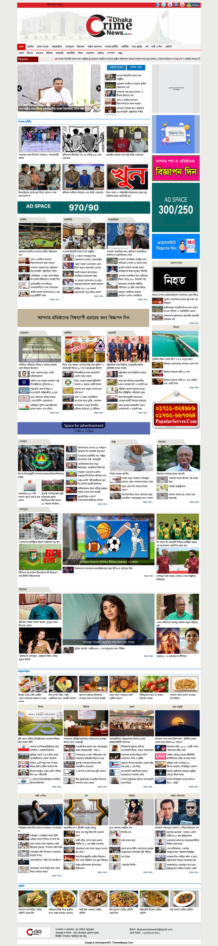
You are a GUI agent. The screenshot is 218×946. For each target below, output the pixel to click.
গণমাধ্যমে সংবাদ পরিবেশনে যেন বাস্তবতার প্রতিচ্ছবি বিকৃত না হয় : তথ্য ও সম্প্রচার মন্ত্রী (85, 758)
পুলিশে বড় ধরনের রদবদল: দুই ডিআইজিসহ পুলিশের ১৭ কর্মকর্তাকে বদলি (39, 384)
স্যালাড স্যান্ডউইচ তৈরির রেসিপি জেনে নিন (30, 911)
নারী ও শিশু (156, 46)
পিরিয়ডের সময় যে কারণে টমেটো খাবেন (151, 696)
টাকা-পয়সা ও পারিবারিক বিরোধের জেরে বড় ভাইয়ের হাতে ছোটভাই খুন (126, 194)
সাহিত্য (100, 53)
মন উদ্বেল (125, 856)
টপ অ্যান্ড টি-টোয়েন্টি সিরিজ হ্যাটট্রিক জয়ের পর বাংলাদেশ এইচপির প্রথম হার (176, 544)
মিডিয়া (49, 53)
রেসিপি (168, 46)
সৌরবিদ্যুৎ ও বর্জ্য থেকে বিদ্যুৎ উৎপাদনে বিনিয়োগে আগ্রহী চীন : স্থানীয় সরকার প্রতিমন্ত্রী (39, 279)
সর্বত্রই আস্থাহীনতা (177, 486)
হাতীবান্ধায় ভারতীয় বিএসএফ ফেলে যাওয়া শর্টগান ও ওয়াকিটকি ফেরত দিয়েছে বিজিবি (175, 311)
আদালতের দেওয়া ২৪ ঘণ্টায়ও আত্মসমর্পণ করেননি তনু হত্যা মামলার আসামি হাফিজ (86, 451)
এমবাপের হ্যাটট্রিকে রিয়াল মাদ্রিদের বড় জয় (39, 542)
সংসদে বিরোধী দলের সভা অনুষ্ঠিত (43, 58)
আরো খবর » (55, 299)
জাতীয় (30, 46)
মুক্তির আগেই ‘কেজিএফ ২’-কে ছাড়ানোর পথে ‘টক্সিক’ (100, 648)
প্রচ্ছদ (21, 46)
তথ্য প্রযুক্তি (137, 46)
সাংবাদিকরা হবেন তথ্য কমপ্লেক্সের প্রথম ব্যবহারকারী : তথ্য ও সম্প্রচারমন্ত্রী (85, 750)
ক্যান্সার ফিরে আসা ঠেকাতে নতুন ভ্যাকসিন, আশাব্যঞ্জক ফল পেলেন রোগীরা (131, 498)
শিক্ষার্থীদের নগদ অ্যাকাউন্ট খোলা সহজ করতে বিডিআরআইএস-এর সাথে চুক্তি (81, 376)
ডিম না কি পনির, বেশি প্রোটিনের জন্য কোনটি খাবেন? (63, 696)
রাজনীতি (71, 53)
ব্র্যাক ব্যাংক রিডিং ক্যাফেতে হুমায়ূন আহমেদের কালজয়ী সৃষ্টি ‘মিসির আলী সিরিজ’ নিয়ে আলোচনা (131, 852)
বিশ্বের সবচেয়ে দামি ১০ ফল (177, 372)
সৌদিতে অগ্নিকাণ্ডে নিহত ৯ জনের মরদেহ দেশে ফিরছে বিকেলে (38, 366)
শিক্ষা (80, 53)
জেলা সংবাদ (43, 46)
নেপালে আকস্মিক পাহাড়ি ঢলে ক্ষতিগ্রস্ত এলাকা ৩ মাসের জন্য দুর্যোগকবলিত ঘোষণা (127, 263)
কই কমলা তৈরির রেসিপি (181, 909)
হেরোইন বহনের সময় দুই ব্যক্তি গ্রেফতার (124, 154)
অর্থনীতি (125, 46)
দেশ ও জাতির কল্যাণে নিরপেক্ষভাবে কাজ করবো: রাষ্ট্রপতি (174, 58)
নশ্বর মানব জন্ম (128, 840)
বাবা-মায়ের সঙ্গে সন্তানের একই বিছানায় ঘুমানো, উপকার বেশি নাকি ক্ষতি (40, 847)
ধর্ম (146, 46)
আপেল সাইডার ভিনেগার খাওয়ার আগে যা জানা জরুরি (92, 696)
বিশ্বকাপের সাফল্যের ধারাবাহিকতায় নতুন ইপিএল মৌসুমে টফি (103, 568)
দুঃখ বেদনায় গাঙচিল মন (120, 827)
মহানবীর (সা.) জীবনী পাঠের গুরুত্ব (80, 827)
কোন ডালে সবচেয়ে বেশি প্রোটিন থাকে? (121, 696)
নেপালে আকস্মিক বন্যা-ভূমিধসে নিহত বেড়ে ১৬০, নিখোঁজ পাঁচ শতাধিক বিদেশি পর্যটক (127, 279)
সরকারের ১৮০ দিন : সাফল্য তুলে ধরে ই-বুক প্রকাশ (29, 497)
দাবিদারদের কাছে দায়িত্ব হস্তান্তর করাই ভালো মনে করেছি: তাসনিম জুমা (86, 492)
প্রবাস (21, 53)
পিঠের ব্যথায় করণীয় (119, 473)
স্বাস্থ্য (120, 53)
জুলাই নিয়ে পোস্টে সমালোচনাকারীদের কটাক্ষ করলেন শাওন (84, 500)
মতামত (39, 53)
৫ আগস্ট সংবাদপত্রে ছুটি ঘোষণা (91, 771)
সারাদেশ (90, 53)
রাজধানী (60, 53)
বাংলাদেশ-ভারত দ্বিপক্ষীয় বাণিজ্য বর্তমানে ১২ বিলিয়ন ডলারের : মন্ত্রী (81, 409)
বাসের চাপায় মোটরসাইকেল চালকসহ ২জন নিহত (175, 295)
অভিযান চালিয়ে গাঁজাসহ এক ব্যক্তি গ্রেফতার (82, 192)
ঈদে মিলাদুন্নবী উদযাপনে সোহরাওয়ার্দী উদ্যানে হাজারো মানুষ (126, 401)
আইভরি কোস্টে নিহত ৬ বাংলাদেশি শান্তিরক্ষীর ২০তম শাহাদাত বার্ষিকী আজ (38, 392)
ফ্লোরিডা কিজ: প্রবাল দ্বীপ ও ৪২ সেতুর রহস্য (172, 359)
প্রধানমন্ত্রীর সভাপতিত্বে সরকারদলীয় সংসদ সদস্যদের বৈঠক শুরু (38, 287)
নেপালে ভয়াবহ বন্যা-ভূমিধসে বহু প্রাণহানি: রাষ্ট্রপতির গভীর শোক (124, 112)
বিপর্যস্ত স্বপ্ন (126, 832)
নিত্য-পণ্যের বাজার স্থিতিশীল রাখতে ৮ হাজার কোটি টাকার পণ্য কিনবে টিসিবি (82, 384)
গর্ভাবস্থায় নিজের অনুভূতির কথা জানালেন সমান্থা (109, 642)
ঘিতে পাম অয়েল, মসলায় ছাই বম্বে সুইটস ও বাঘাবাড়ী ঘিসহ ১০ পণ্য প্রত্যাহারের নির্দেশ (83, 366)
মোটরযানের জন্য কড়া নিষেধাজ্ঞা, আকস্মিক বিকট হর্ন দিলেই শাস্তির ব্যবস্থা (85, 467)
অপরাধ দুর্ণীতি (111, 46)
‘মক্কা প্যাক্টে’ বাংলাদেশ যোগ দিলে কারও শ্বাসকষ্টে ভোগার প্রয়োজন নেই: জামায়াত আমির (82, 268)
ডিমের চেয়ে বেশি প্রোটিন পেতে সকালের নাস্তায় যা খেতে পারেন (32, 698)
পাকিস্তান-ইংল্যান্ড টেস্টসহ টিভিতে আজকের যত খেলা (108, 562)
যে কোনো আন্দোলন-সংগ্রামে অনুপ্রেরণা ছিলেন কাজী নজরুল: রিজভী (83, 284)
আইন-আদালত (95, 46)
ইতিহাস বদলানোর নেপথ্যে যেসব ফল (181, 363)
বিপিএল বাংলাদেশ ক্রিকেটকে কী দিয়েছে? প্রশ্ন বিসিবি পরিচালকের (38, 574)
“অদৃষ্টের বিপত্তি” (128, 865)
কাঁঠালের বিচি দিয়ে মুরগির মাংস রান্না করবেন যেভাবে (61, 911)
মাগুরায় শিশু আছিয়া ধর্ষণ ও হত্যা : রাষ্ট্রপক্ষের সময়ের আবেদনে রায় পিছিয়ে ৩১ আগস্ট (176, 860)
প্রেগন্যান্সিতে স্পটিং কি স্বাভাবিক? (45, 860)
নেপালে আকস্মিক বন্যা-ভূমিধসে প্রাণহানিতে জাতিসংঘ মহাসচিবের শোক (127, 253)
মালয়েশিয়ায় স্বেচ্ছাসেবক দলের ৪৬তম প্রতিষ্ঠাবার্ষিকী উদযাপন (127, 740)
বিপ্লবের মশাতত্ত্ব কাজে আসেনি (171, 473)
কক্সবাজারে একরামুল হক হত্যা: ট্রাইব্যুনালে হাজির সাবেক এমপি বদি (176, 868)
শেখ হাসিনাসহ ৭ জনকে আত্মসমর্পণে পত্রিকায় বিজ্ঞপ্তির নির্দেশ (174, 852)
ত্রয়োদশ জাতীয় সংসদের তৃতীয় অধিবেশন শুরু (81, 58)
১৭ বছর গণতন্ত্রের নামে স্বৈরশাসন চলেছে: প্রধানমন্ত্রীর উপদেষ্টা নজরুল (82, 259)
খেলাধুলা (69, 46)
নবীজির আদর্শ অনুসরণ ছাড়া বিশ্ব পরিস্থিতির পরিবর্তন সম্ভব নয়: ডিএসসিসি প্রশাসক (126, 392)
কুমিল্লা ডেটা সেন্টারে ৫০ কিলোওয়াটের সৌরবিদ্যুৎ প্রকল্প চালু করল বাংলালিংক (176, 766)
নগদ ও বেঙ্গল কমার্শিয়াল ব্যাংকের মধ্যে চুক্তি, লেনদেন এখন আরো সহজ (82, 401)
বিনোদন (80, 46)
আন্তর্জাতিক (57, 46)
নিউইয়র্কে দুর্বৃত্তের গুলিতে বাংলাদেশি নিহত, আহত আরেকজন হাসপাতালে (131, 750)
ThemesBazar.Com (122, 942)
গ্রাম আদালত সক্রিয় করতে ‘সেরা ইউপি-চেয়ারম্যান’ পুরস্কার (37, 401)
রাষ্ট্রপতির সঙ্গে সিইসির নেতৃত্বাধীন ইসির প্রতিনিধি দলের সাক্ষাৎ (125, 366)
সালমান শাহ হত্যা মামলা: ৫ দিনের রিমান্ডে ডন (125, 58)
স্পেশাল (111, 53)
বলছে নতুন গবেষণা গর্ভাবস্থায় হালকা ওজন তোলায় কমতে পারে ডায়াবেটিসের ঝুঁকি (131, 482)
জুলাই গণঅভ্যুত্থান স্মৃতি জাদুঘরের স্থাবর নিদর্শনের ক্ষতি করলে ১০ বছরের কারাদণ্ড (52, 498)
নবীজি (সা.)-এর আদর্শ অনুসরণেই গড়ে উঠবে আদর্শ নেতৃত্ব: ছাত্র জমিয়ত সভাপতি (82, 292)
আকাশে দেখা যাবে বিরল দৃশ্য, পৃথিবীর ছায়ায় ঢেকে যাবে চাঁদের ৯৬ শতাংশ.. (175, 740)
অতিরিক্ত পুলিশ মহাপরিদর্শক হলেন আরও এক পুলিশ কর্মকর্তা (38, 409)
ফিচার (30, 53)
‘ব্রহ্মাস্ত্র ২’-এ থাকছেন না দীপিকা (171, 656)
